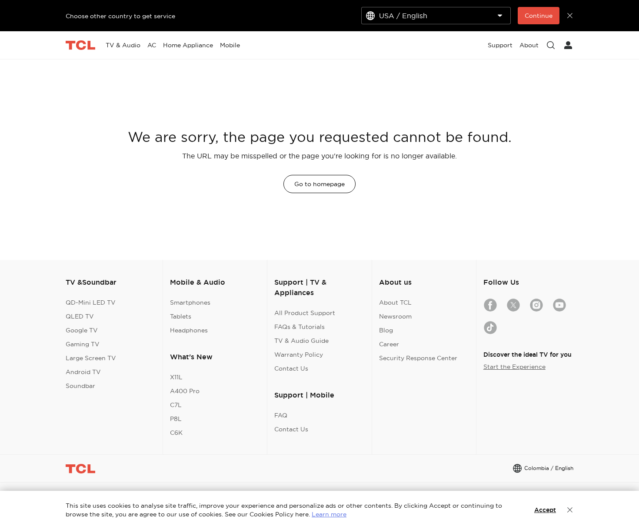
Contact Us (291, 368)
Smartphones (190, 302)
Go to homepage (319, 184)
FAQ (280, 415)
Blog (386, 330)
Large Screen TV (91, 358)
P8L (176, 419)
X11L (176, 377)
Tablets (180, 316)
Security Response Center (418, 358)
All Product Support (304, 313)
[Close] (570, 509)
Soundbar (80, 386)
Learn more (329, 514)
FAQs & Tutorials (299, 327)
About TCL (395, 302)
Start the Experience (514, 367)
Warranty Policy (298, 354)
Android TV (83, 372)
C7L (176, 405)
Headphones (189, 330)
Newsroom (395, 316)
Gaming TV (83, 344)
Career (389, 344)
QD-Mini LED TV (91, 302)
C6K (176, 433)
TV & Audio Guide (301, 341)
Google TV (82, 330)
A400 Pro (185, 391)
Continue (538, 16)
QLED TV (80, 316)
